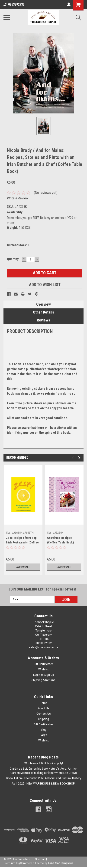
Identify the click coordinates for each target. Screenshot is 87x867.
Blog (43, 729)
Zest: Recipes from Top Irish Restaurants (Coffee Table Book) (22, 542)
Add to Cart (23, 567)
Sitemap (40, 859)
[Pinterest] (37, 294)
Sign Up (49, 674)
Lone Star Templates (60, 863)
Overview (43, 304)
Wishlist (43, 669)
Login (36, 674)
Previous (73, 457)
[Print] (23, 294)
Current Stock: (18, 245)
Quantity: (13, 259)
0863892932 (16, 4)
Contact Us (43, 713)
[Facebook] (9, 294)
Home (43, 703)
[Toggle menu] (6, 17)
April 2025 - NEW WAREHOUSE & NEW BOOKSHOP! (43, 783)
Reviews (43, 320)
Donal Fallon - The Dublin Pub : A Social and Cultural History (43, 778)
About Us (43, 708)
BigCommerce (25, 863)
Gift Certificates (44, 664)
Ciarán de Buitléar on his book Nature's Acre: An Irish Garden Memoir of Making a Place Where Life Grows (43, 771)
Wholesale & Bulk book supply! (43, 763)
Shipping (43, 719)
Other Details (43, 312)
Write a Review (18, 198)
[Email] (16, 294)
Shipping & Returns (43, 680)
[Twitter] (30, 294)
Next (80, 457)
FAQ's (43, 735)
